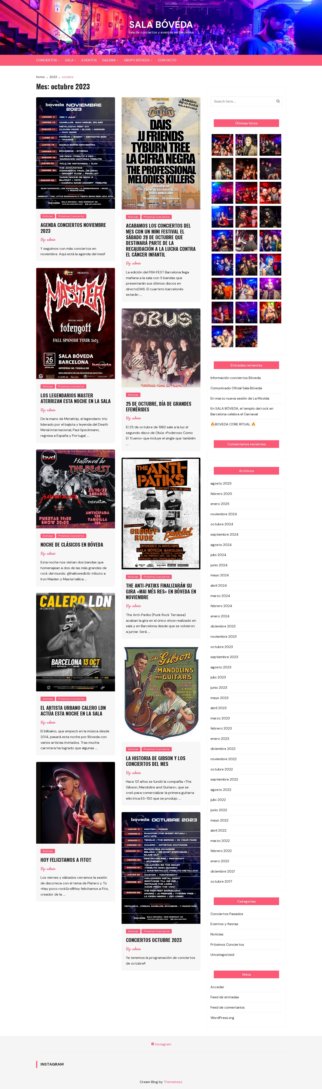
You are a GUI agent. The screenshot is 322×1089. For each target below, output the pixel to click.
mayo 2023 (219, 698)
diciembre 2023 (223, 626)
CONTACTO (167, 60)
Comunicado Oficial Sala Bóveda (236, 388)
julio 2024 (218, 554)
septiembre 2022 (224, 779)
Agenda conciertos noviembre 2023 (73, 227)
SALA (69, 60)
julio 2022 (218, 799)
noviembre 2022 (224, 759)
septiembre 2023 (224, 657)
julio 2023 (218, 677)
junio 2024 (219, 565)
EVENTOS (89, 60)
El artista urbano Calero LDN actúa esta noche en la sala (73, 710)
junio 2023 (219, 687)
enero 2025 (220, 503)
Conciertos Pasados (227, 914)
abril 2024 (219, 585)
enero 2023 (220, 738)
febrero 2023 (221, 728)
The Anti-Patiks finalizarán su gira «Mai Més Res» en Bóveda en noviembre (161, 591)
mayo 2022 (219, 820)
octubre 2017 (221, 881)
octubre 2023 (222, 647)
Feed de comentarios (228, 1007)
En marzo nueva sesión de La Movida (240, 398)
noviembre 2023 (224, 636)
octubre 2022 (222, 769)
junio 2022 (219, 810)
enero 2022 (220, 861)
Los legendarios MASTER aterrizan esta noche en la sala (76, 398)
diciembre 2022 (223, 748)
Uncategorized (222, 954)
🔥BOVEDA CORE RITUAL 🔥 (233, 424)
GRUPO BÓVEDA (137, 60)
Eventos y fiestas (224, 924)
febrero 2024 (221, 606)
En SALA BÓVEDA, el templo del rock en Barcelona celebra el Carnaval (242, 411)
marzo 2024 (220, 595)
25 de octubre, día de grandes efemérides (158, 406)
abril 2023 (218, 708)
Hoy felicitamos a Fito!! (66, 859)
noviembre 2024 (224, 514)
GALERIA (109, 60)
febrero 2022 (221, 850)
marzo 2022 (220, 840)
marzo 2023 (220, 718)
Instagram (162, 1044)
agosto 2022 (221, 789)
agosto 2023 (221, 667)
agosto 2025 (221, 483)
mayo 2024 (220, 575)
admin (51, 239)
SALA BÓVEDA (161, 25)
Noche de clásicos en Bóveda (72, 544)
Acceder (217, 987)
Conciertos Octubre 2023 (154, 939)
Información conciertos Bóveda (236, 377)
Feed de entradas (225, 997)
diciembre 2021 (223, 871)
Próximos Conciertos (71, 216)
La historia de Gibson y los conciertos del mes (155, 760)
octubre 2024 (222, 524)
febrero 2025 (221, 493)
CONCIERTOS (46, 60)
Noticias (48, 216)
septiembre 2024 (225, 534)
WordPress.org (222, 1017)
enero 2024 (220, 616)
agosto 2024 (221, 544)
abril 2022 (218, 830)
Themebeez (173, 1082)
